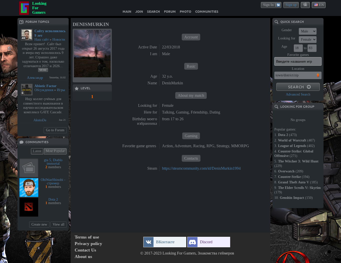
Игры (61, 90)
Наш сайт (41, 39)
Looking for (286, 38)
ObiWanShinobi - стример (53, 181)
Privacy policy (88, 243)
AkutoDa (39, 120)
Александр (35, 78)
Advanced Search (298, 94)
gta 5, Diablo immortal (53, 161)
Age (284, 46)
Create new (39, 224)
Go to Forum (55, 130)
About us (83, 256)
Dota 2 (53, 199)
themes (305, 4)
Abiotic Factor (45, 86)
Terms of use (87, 237)
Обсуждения (43, 90)
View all (58, 224)
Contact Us (85, 250)
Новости (58, 39)
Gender (287, 30)
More (43, 70)
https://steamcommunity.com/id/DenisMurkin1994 (201, 168)
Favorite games (298, 55)
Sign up (291, 5)
